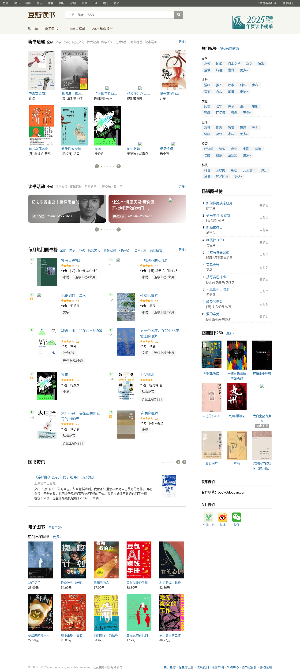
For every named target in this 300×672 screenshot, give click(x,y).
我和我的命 (101, 583)
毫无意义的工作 (170, 635)
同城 (62, 3)
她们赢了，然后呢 (106, 635)
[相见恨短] (172, 125)
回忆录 (220, 112)
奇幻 (219, 91)
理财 (207, 155)
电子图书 (51, 29)
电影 (28, 3)
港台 (231, 70)
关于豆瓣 (170, 667)
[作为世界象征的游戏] (107, 70)
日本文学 (234, 63)
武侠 (231, 91)
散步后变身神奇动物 (76, 149)
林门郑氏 (34, 583)
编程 (234, 170)
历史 (207, 106)
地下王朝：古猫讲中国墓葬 (79, 635)
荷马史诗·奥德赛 (218, 215)
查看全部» (55, 527)
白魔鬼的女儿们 (137, 635)
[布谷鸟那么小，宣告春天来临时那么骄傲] (41, 125)
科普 (207, 170)
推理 (219, 85)
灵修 (219, 134)
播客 (50, 3)
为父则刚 (147, 375)
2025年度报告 (102, 29)
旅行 (207, 127)
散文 (249, 63)
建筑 (207, 112)
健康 (207, 134)
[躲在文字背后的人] (172, 70)
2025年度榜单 (75, 29)
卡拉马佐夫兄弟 (217, 252)
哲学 (219, 106)
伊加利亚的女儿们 (154, 260)
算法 (264, 170)
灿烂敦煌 (133, 149)
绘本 (231, 85)
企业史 (232, 155)
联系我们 (203, 667)
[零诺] (107, 125)
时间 (105, 3)
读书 (17, 3)
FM (95, 3)
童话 (207, 70)
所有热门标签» (230, 49)
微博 (222, 525)
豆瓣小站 (208, 525)
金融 (246, 149)
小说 (82, 250)
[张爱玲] (140, 70)
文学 (72, 250)
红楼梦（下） (216, 240)
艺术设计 (141, 250)
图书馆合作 (249, 667)
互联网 (220, 170)
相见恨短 (166, 149)
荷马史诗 (212, 265)
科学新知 (125, 250)
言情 (207, 91)
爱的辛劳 (212, 314)
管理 (222, 149)
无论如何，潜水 (73, 296)
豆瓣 (5, 3)
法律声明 (218, 667)
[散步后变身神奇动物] (74, 125)
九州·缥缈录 (237, 416)
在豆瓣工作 (186, 667)
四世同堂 (212, 463)
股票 (219, 155)
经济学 (208, 149)
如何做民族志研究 (219, 203)
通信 (207, 176)
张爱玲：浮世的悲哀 (142, 93)
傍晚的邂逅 (149, 413)
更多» (182, 42)
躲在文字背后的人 (173, 93)
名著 (219, 70)
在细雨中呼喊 (262, 373)
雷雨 (237, 463)
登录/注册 (288, 3)
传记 (231, 106)
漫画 (207, 85)
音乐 (39, 3)
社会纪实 (110, 250)
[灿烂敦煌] (140, 125)
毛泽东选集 (214, 227)
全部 (63, 250)
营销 (258, 149)
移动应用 (266, 667)
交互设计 (249, 170)
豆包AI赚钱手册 (137, 583)
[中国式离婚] (41, 70)
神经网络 (222, 176)
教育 (231, 127)
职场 (243, 127)
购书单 (33, 29)
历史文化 (94, 250)
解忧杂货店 (211, 373)
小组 (73, 3)
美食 (255, 127)
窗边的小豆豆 (211, 416)
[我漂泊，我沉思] (74, 70)
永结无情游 (149, 296)
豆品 (116, 3)
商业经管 (156, 250)
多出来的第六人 (38, 635)
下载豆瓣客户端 (267, 3)
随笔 (219, 63)
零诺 (97, 149)
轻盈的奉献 (214, 302)
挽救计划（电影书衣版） (77, 583)
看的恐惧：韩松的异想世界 (177, 583)
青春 (255, 85)
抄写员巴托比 (71, 260)
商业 (234, 149)
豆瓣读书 (45, 15)
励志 (219, 127)
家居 (231, 134)
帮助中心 (233, 667)
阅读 (84, 3)
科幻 (243, 85)
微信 (237, 525)
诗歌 (261, 63)
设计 (243, 106)
